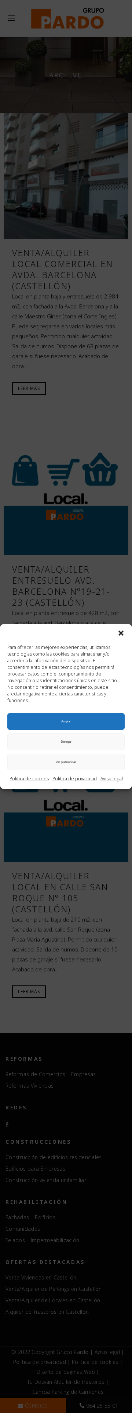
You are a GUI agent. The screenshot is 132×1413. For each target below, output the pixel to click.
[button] (121, 633)
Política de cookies (29, 778)
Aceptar (66, 721)
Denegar (66, 741)
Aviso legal (111, 778)
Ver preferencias (66, 762)
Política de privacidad (74, 778)
